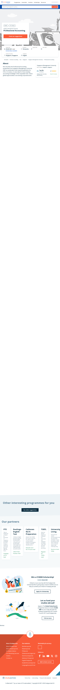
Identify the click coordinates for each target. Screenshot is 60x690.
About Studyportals (11, 646)
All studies (6, 59)
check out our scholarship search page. (32, 488)
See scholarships (28, 456)
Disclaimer (55, 678)
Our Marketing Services (12, 653)
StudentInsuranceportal (28, 663)
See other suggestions (30, 510)
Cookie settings (35, 678)
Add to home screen (46, 662)
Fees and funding (12, 104)
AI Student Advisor (11, 651)
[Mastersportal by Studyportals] (6, 2)
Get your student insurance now (32, 327)
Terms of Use (27, 678)
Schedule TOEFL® (50, 193)
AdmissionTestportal (28, 658)
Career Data (14, 97)
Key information (12, 86)
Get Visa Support (50, 427)
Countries (30, 2)
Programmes (17, 2)
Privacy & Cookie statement (45, 678)
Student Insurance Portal (30, 338)
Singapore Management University (11, 28)
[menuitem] (17, 2)
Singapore (25, 59)
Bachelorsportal (26, 646)
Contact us (9, 658)
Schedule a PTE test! (6, 555)
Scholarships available (11, 51)
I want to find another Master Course (40, 138)
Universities (24, 2)
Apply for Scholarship (42, 591)
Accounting (24, 221)
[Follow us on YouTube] (48, 656)
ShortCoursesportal (27, 656)
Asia (20, 59)
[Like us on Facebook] (39, 656)
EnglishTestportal (27, 660)
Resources (43, 2)
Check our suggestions (15, 36)
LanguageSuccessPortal (28, 665)
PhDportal (25, 651)
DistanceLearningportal (28, 653)
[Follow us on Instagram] (56, 656)
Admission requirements (10, 100)
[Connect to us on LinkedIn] (44, 656)
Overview (14, 90)
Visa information (12, 111)
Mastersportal (26, 649)
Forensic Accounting (14, 59)
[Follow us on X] (52, 656)
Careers (8, 656)
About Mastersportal (12, 649)
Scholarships (37, 2)
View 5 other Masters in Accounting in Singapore (34, 226)
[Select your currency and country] (40, 647)
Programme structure (11, 93)
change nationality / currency (29, 350)
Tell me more (48, 618)
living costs (27, 389)
